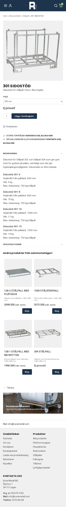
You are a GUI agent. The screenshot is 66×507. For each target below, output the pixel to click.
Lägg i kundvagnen (24, 116)
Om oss (6, 443)
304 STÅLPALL (42, 351)
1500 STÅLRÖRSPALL (46, 290)
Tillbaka (9, 388)
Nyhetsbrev (8, 459)
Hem (5, 16)
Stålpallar (37, 455)
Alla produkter (15, 16)
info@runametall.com (18, 424)
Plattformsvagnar (41, 443)
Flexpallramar (39, 447)
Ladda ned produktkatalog (15, 455)
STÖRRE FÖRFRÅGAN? (29, 136)
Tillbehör (37, 463)
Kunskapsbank (10, 451)
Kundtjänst (8, 447)
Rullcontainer (39, 451)
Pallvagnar (38, 459)
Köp (27, 311)
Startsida (7, 438)
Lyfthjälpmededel (41, 467)
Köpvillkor (7, 463)
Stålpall (26, 16)
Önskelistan (11, 126)
